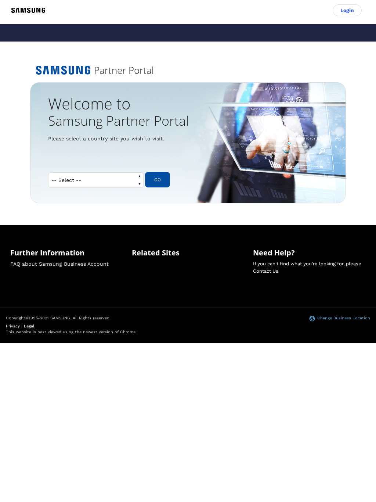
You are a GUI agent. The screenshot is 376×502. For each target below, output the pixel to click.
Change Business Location (343, 318)
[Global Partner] (28, 10)
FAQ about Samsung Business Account (59, 264)
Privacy (13, 326)
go (157, 179)
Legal (29, 326)
